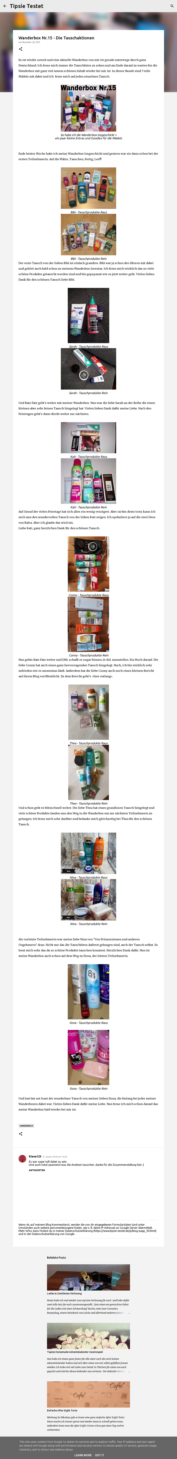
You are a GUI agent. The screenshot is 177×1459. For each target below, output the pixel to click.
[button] (20, 49)
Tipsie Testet (26, 6)
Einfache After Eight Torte (62, 1410)
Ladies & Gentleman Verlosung (64, 1293)
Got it (99, 1455)
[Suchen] (48, 6)
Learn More (83, 1455)
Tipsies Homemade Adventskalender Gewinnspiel (75, 1352)
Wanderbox (26, 1126)
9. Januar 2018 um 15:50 (55, 1156)
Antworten (37, 1170)
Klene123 (35, 1156)
